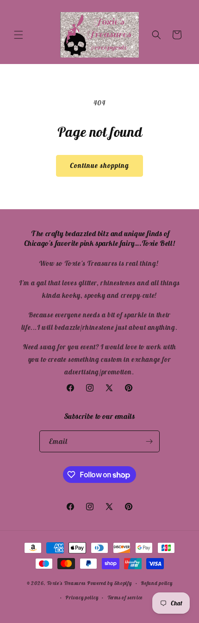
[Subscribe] (149, 441)
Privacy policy (81, 597)
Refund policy (156, 583)
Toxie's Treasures (66, 583)
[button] (18, 35)
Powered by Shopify (109, 583)
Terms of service (125, 597)
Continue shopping (99, 165)
